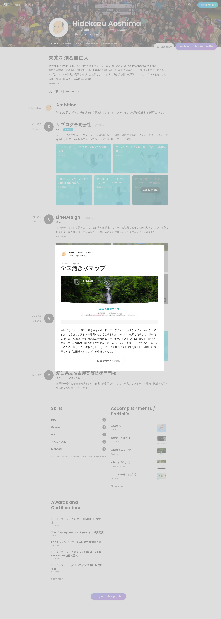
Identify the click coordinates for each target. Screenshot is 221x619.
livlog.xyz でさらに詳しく (109, 360)
